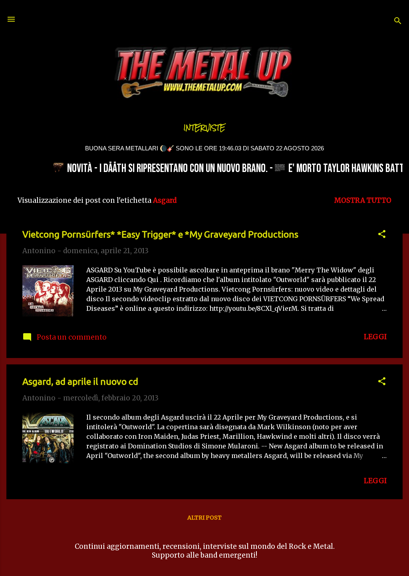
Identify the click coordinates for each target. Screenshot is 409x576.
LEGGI (375, 336)
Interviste (204, 127)
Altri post (204, 517)
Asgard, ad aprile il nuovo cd (80, 381)
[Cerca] (398, 22)
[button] (382, 235)
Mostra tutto (362, 200)
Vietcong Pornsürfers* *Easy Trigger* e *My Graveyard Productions (160, 234)
